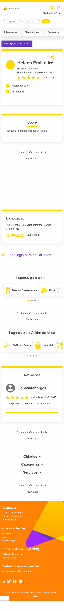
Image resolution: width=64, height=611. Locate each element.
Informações (10, 32)
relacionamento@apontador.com (18, 571)
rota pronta (31, 235)
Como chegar (32, 32)
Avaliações (53, 32)
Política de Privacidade (12, 554)
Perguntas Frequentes (12, 516)
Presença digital (9, 540)
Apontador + (7, 533)
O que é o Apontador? (12, 512)
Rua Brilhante (24, 68)
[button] (29, 300)
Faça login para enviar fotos (17, 43)
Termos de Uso (8, 519)
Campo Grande (40, 72)
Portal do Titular (9, 557)
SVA (3, 537)
